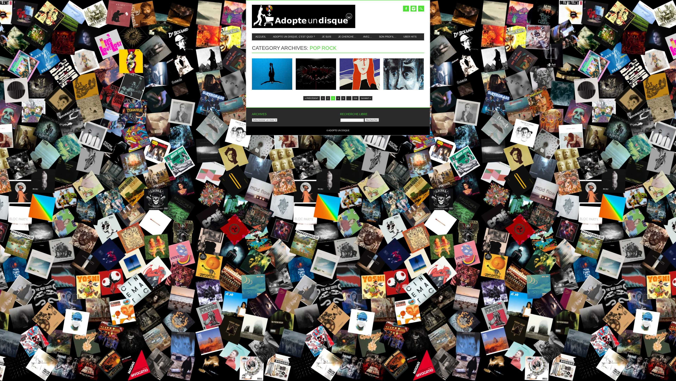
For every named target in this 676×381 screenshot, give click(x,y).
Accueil (260, 36)
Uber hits (410, 36)
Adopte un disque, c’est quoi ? (294, 36)
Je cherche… (347, 36)
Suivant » (366, 98)
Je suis (326, 36)
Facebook (406, 8)
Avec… (367, 36)
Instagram (414, 8)
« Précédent (311, 98)
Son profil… (387, 36)
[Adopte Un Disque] (303, 27)
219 (355, 98)
